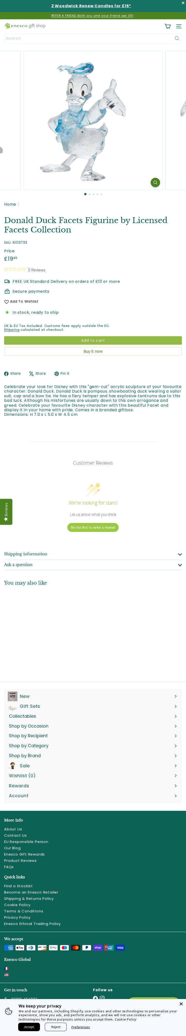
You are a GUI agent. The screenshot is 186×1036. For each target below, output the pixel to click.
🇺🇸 (6, 974)
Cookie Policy (17, 904)
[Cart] (167, 26)
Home (10, 204)
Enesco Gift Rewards (24, 854)
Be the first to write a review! (93, 527)
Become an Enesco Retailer (31, 892)
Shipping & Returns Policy (29, 898)
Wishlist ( (21, 776)
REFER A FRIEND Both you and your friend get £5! (92, 15)
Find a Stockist (18, 885)
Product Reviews (20, 860)
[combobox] (93, 38)
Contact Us (15, 835)
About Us (13, 829)
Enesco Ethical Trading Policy (32, 923)
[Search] (177, 38)
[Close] (181, 1003)
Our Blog (12, 847)
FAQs (9, 866)
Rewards (19, 786)
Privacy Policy (17, 917)
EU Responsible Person (26, 841)
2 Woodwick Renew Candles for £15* (91, 6)
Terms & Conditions (23, 911)
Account (19, 796)
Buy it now (93, 351)
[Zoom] (155, 182)
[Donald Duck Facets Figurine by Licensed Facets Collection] (34, 630)
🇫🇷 (6, 968)
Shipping (11, 330)
